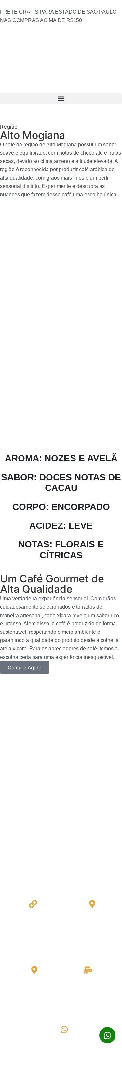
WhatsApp (64, 1039)
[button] (61, 98)
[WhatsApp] (64, 1030)
